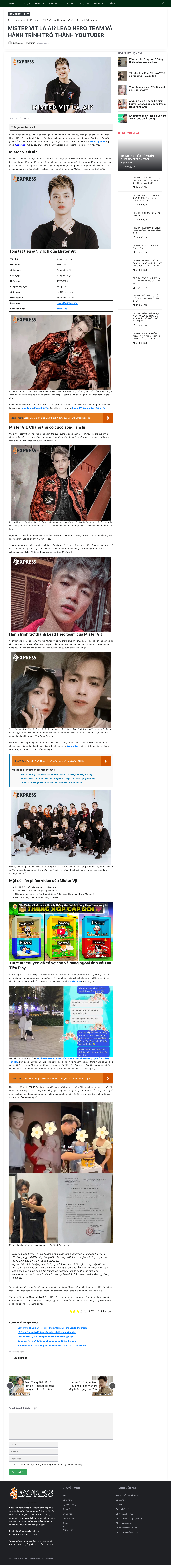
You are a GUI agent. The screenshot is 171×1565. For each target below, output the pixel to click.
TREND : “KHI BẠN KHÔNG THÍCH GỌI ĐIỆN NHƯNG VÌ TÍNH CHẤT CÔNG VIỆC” (146, 336)
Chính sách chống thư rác (127, 1532)
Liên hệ (119, 1504)
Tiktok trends (68, 1518)
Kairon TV (100, 408)
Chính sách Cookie (124, 1523)
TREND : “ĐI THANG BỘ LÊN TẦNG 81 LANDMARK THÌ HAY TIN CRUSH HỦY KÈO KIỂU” (147, 263)
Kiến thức (53, 3)
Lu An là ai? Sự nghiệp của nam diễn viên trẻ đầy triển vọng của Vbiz (83, 1386)
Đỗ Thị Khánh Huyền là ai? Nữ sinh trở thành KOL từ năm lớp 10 (51, 782)
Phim (65, 1526)
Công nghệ (25, 3)
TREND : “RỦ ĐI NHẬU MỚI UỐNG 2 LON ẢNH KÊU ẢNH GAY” (146, 298)
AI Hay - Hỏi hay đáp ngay (127, 1495)
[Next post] (112, 1386)
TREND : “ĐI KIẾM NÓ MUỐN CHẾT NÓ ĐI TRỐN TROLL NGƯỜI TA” (137, 159)
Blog (65, 1495)
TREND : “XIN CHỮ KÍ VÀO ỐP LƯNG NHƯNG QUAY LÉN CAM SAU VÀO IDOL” (147, 180)
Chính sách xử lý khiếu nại (127, 1528)
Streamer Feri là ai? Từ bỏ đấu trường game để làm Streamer (47, 1341)
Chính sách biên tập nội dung (129, 1518)
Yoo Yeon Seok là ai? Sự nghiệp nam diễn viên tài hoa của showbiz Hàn (52, 1345)
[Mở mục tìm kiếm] (163, 3)
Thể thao (112, 3)
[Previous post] (10, 1386)
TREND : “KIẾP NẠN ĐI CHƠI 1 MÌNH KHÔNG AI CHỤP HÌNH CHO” (147, 230)
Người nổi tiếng (19, 14)
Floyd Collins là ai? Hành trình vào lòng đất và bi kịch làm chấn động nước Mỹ (58, 778)
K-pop (65, 1523)
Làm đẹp (69, 3)
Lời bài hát (67, 1514)
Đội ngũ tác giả (122, 1509)
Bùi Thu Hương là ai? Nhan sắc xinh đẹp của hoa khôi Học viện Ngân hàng (56, 774)
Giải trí (38, 3)
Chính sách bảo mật (124, 1514)
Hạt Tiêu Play (74, 981)
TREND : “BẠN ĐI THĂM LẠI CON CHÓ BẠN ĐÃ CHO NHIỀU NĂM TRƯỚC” (146, 198)
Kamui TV (77, 408)
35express (19, 43)
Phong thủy (83, 3)
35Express (19, 145)
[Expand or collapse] (110, 127)
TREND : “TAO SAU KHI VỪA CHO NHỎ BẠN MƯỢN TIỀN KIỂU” (146, 281)
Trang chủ (11, 3)
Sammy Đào (89, 408)
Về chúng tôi (121, 1500)
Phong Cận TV (41, 408)
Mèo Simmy (27, 408)
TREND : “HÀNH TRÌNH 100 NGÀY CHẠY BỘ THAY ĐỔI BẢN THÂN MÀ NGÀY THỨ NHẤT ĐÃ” (146, 317)
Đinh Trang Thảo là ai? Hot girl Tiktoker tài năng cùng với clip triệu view (52, 1328)
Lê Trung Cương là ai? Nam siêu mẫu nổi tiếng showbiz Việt (47, 1332)
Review (97, 3)
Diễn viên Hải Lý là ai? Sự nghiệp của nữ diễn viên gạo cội (45, 1336)
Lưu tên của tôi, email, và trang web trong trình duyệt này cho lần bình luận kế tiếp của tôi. (55, 1464)
